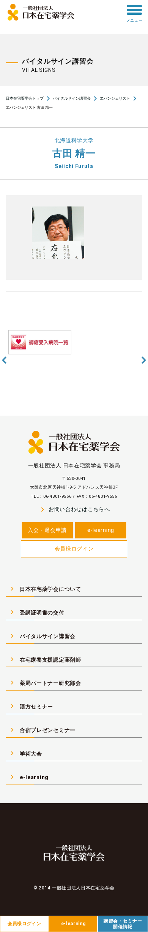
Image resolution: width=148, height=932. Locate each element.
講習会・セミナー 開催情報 (123, 923)
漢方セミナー (30, 706)
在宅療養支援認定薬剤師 (44, 659)
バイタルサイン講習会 (72, 98)
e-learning (100, 530)
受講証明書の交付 (36, 612)
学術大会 (25, 753)
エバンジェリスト (115, 98)
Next (144, 360)
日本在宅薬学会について (44, 588)
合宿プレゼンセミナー (42, 730)
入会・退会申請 (47, 530)
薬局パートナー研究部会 (44, 682)
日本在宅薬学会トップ (25, 98)
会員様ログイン (74, 549)
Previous (4, 360)
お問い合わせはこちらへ (74, 509)
